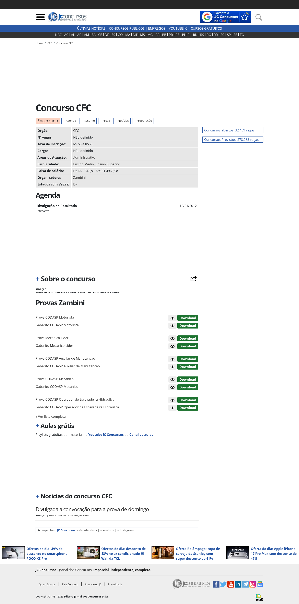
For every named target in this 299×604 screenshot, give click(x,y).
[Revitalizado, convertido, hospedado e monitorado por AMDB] (259, 597)
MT (135, 34)
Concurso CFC (64, 43)
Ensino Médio (83, 164)
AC (66, 34)
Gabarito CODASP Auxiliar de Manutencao (68, 366)
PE (177, 34)
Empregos (156, 28)
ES (113, 34)
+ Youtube (107, 530)
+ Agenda (69, 121)
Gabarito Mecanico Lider (54, 345)
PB (164, 34)
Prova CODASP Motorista (55, 317)
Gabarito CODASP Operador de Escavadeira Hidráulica (77, 407)
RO (209, 34)
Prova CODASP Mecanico (55, 379)
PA (157, 34)
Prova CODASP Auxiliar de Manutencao (65, 358)
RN (195, 34)
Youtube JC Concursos (106, 434)
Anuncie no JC (93, 584)
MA (127, 34)
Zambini (79, 177)
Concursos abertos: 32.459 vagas (229, 130)
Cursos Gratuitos (206, 28)
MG (150, 34)
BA (94, 34)
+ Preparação (143, 121)
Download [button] (187, 318)
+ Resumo (88, 121)
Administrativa (84, 157)
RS (202, 34)
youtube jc (178, 28)
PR (171, 34)
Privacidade (115, 584)
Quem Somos (47, 584)
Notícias (122, 121)
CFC (76, 130)
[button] (172, 318)
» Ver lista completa (51, 416)
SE (235, 34)
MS (142, 34)
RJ (189, 34)
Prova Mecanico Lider (52, 338)
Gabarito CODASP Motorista (57, 325)
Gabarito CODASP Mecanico (57, 386)
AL (73, 34)
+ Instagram (125, 530)
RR (216, 34)
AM (86, 34)
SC (222, 34)
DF (107, 34)
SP (229, 34)
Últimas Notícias (91, 28)
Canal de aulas (141, 434)
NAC (58, 34)
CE (100, 34)
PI (183, 34)
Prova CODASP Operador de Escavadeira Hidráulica (75, 399)
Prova (105, 121)
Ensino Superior (108, 164)
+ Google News (87, 530)
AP (79, 34)
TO (242, 34)
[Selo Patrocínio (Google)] (225, 16)
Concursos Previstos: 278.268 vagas (231, 139)
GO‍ (120, 34)
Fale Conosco (70, 584)
